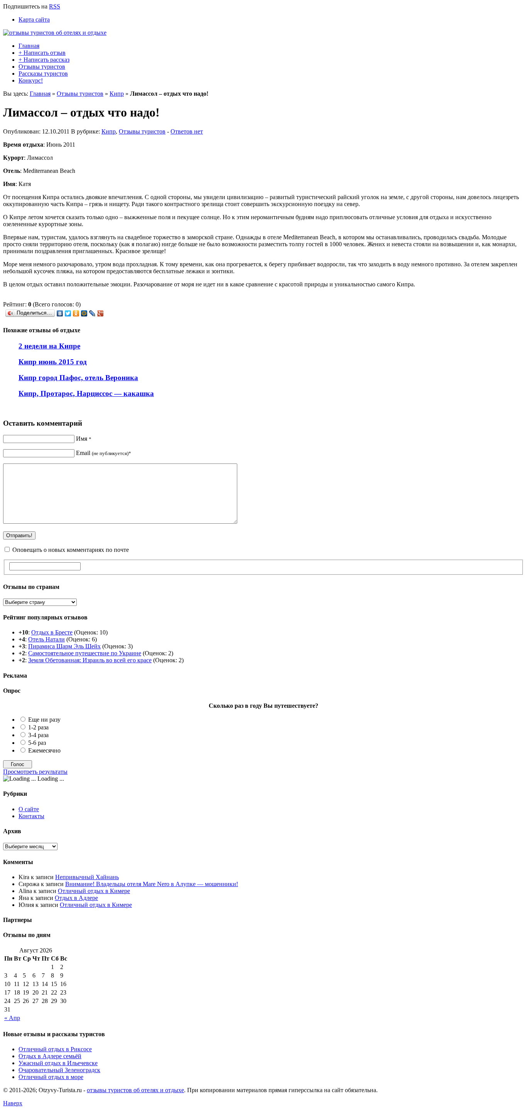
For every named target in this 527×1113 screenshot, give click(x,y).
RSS (54, 6)
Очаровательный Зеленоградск (59, 1070)
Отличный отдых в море (51, 1077)
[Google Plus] (100, 313)
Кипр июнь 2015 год (53, 362)
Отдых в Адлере (76, 898)
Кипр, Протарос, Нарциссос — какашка (86, 393)
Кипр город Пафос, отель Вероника (78, 378)
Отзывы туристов (42, 66)
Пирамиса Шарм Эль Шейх (64, 646)
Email (103, 453)
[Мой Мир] (84, 313)
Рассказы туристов (43, 73)
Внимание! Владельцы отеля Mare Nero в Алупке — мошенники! (151, 884)
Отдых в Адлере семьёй (50, 1056)
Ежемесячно (44, 750)
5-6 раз (37, 742)
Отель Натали (46, 639)
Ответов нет (187, 131)
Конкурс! (31, 80)
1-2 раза (38, 727)
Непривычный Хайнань (87, 877)
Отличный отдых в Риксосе (55, 1049)
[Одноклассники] (76, 313)
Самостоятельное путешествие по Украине (84, 653)
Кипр (117, 93)
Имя (83, 438)
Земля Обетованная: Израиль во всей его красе (90, 660)
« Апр (12, 1018)
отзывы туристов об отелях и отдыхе (135, 1090)
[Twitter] (68, 313)
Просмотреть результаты (35, 771)
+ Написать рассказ (44, 59)
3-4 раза (38, 735)
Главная (29, 45)
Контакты (31, 816)
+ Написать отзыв (42, 52)
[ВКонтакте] (60, 313)
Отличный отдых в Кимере (94, 891)
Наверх (12, 1103)
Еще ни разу (44, 719)
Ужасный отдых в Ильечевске (58, 1063)
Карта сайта (34, 19)
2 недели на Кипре (49, 346)
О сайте (29, 809)
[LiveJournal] (92, 313)
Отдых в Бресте (52, 632)
